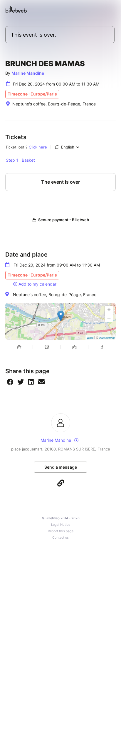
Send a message (60, 467)
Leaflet (90, 337)
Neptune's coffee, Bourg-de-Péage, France (54, 294)
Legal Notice (60, 525)
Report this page (60, 531)
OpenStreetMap (107, 337)
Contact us (60, 538)
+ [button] (109, 309)
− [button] (109, 318)
